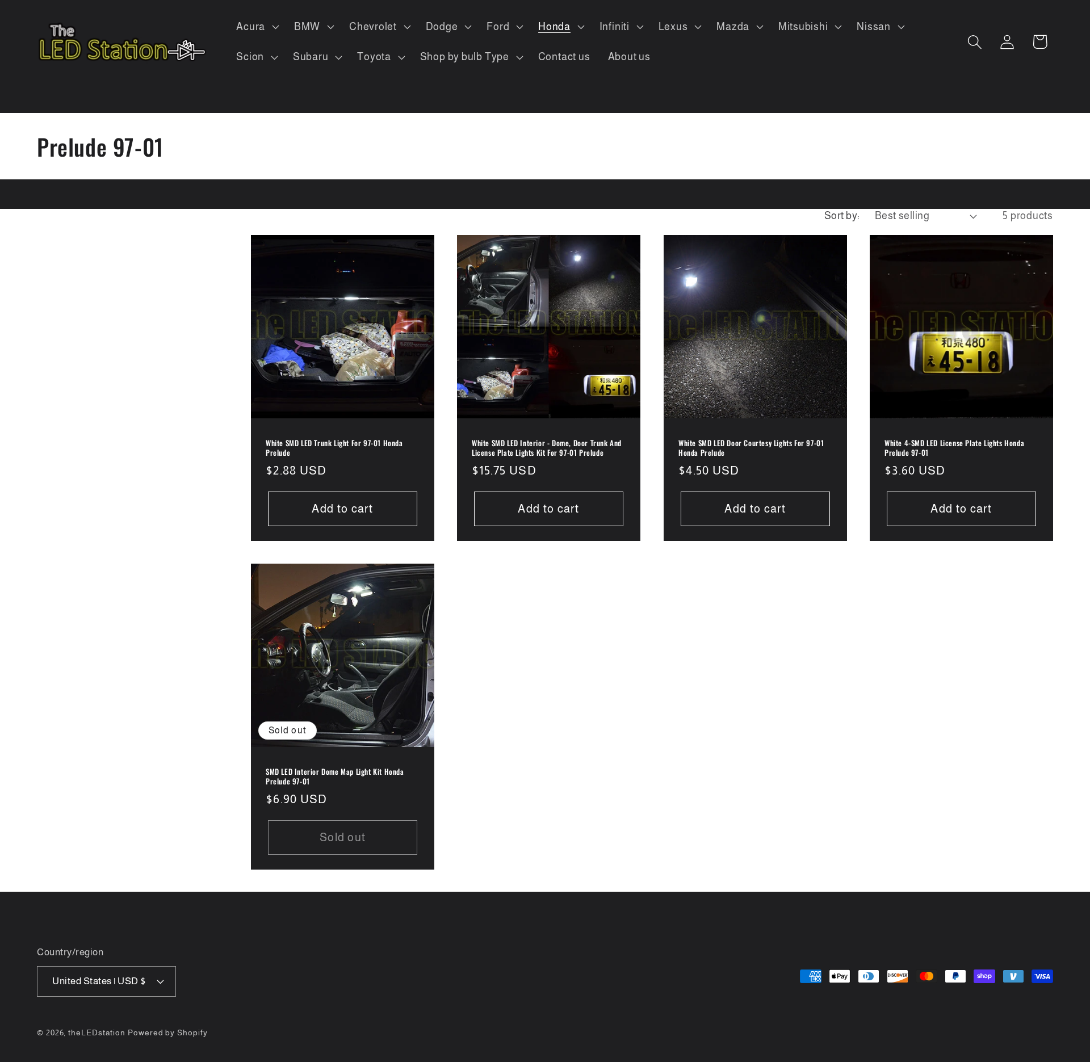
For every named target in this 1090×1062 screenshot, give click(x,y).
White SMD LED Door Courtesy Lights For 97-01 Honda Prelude (751, 448)
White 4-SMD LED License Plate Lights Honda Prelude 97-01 (954, 448)
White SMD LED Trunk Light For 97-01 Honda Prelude (334, 448)
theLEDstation (96, 1032)
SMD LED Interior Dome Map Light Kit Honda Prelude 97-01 (335, 776)
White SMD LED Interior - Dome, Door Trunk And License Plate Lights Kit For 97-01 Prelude (547, 448)
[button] (257, 26)
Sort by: (842, 215)
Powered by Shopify (167, 1032)
